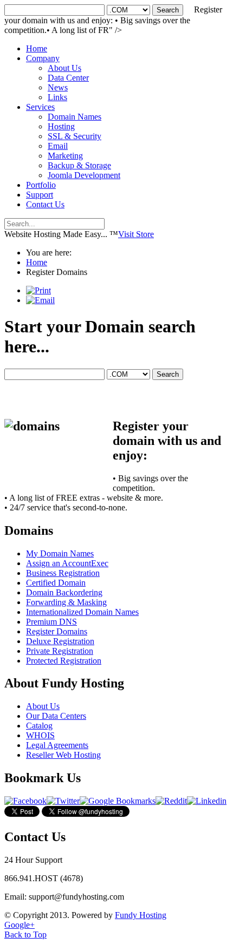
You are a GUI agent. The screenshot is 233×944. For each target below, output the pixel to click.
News (58, 87)
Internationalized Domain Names (82, 612)
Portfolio (41, 184)
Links (57, 97)
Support (39, 194)
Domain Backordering (64, 592)
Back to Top (25, 934)
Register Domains (56, 631)
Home (36, 48)
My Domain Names (60, 553)
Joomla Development (84, 175)
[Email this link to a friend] (40, 300)
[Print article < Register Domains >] (38, 290)
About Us (64, 68)
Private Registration (59, 650)
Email (58, 145)
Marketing (65, 155)
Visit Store (136, 234)
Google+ (19, 924)
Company (43, 58)
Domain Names (74, 116)
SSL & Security (74, 136)
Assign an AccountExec (67, 563)
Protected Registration (63, 660)
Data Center (68, 77)
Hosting (61, 126)
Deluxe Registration (60, 641)
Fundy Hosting (140, 915)
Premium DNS (51, 621)
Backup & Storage (79, 165)
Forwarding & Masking (66, 602)
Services (40, 107)
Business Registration (63, 573)
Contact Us (45, 204)
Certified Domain (56, 582)
